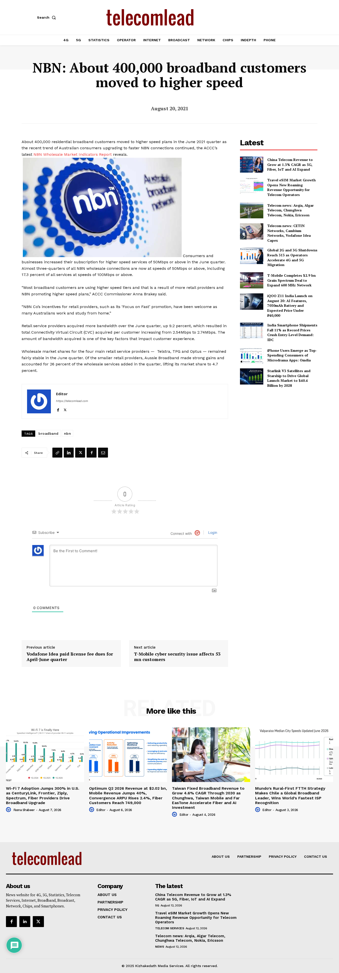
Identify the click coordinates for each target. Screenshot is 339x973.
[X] (65, 409)
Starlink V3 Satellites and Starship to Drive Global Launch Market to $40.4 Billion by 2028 (288, 378)
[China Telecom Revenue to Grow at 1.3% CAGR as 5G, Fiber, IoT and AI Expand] (251, 164)
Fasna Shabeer (24, 810)
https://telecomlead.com (72, 401)
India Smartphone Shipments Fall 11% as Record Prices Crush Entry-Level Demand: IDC (292, 332)
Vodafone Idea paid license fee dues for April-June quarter (70, 656)
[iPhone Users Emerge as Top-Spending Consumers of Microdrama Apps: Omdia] (251, 355)
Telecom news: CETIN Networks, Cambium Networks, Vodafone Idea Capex (289, 233)
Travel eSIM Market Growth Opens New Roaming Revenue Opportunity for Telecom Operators (291, 187)
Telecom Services (169, 928)
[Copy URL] (57, 453)
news (159, 946)
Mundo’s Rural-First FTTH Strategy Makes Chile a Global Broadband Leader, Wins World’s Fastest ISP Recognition (290, 795)
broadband (48, 433)
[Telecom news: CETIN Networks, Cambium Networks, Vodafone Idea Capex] (251, 231)
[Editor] (39, 401)
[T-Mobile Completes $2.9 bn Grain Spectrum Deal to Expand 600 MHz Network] (251, 280)
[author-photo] (9, 810)
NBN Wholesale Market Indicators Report (73, 154)
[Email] (103, 453)
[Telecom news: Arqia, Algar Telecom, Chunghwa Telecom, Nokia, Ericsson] (251, 210)
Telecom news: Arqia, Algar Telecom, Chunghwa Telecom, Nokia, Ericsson (290, 210)
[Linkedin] (69, 453)
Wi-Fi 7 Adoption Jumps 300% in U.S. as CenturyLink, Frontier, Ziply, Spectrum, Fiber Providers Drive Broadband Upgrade (42, 795)
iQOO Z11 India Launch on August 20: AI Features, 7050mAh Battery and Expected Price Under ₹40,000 (289, 305)
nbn (67, 433)
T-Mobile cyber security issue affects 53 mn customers (177, 656)
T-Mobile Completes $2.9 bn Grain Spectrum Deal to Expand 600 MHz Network (291, 280)
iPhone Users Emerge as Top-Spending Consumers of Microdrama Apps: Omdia (292, 355)
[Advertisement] (278, 427)
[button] (47, 17)
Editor (62, 393)
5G (157, 905)
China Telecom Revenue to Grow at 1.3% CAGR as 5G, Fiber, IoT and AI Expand (290, 164)
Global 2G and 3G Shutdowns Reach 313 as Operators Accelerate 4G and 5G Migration (292, 257)
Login (212, 532)
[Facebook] (58, 409)
